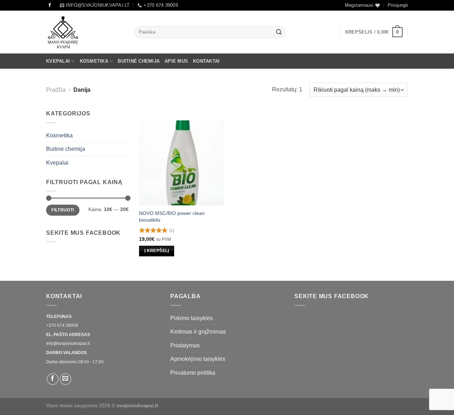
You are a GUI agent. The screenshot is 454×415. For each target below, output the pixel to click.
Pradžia (56, 90)
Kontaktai (206, 61)
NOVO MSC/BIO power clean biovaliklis (172, 216)
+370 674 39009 (62, 325)
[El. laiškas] (65, 379)
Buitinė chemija (139, 61)
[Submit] (279, 32)
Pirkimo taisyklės (191, 318)
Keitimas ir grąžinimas (198, 332)
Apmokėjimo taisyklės (197, 359)
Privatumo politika (192, 373)
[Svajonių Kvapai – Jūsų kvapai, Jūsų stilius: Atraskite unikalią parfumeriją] (85, 32)
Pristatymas (185, 345)
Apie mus (176, 61)
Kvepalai (58, 61)
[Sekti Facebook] (50, 5)
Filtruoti (62, 210)
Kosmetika (94, 61)
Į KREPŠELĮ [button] (156, 251)
